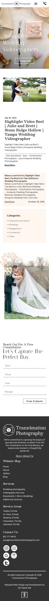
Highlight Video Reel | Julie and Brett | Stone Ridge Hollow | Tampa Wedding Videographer (24, 129)
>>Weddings (12, 224)
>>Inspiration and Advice (18, 220)
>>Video (11, 236)
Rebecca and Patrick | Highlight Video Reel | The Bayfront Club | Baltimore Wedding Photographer (22, 178)
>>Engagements (14, 228)
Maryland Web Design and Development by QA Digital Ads (24, 586)
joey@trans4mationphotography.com (21, 540)
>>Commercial (13, 232)
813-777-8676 (9, 537)
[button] (36, 4)
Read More (10, 165)
